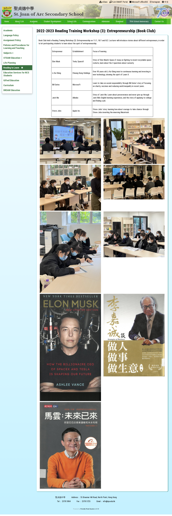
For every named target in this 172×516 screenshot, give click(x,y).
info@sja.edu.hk (109, 501)
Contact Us (159, 21)
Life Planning (9, 62)
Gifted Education (11, 80)
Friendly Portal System (87, 509)
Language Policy (11, 35)
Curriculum (8, 85)
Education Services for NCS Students (16, 74)
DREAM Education (11, 90)
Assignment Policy (12, 40)
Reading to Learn (11, 67)
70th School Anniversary (139, 21)
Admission (106, 21)
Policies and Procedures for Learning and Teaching (16, 46)
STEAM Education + (12, 58)
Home (6, 21)
